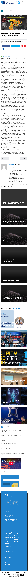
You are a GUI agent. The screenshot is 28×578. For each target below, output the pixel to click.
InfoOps (16, 535)
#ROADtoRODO (9, 530)
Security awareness (17, 544)
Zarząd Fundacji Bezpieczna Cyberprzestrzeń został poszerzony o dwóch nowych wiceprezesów (13, 324)
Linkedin (9, 560)
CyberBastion (17, 533)
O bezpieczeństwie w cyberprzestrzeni (9, 260)
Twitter (9, 557)
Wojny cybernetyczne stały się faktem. (12, 34)
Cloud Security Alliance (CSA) (8, 532)
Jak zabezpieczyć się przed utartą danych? (11, 435)
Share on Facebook (6, 46)
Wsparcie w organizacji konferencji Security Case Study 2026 (13, 363)
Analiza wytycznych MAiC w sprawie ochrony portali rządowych (13, 203)
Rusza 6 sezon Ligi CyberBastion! (13, 344)
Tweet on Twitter (16, 46)
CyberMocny (8, 535)
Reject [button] (22, 574)
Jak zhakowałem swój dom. (11, 280)
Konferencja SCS (9, 537)
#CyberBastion (8, 527)
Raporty (7, 543)
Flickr (8, 564)
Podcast (16, 539)
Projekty (7, 541)
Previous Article (5, 158)
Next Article (23, 158)
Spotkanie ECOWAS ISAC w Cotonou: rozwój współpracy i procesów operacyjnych (14, 382)
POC (6, 539)
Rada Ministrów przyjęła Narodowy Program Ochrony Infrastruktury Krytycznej (13, 298)
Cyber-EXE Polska (18, 532)
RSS (8, 562)
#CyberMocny (17, 528)
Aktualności (8, 11)
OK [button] (17, 574)
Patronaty (16, 537)
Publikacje (16, 541)
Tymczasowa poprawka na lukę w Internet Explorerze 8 (13, 241)
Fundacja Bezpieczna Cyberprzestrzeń (13, 41)
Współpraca (8, 546)
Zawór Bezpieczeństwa (18, 547)
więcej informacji (14, 576)
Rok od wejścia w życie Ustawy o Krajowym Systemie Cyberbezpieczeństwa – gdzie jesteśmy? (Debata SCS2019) (13, 453)
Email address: (6, 477)
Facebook (9, 555)
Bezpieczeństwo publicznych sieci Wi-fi (10, 443)
